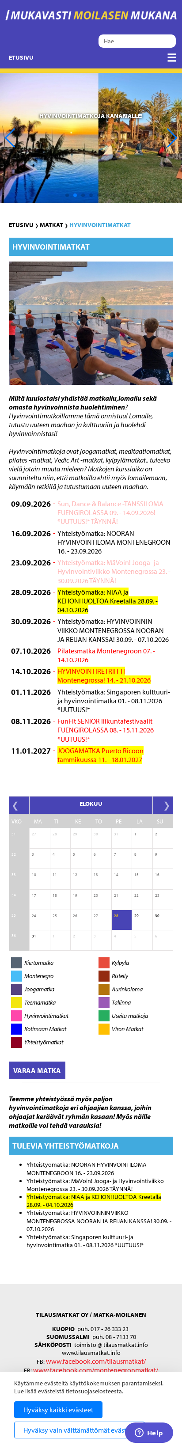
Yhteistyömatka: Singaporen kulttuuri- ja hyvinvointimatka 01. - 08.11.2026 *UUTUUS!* (113, 700)
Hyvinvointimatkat (100, 225)
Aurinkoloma (127, 989)
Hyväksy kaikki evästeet (58, 1409)
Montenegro (38, 976)
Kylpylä (120, 963)
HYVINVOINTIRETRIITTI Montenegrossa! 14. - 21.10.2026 (104, 675)
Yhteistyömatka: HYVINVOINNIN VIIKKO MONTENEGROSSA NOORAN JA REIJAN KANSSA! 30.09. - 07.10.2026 (113, 630)
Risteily (120, 976)
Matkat (51, 225)
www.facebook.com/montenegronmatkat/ (95, 1370)
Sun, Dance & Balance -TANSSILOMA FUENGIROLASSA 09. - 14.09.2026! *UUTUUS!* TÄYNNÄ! (110, 512)
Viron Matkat (127, 1029)
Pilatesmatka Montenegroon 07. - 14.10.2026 (106, 655)
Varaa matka (37, 1070)
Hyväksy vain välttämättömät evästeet (79, 1430)
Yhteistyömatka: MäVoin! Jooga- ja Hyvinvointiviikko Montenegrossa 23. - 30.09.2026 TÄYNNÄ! (114, 571)
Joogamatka (39, 989)
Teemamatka (40, 1002)
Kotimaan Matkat (45, 1029)
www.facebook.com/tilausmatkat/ (96, 1361)
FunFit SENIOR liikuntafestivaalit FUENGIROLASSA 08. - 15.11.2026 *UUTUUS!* (105, 730)
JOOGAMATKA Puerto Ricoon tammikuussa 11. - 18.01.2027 (100, 755)
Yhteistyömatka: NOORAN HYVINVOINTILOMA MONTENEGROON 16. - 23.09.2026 (114, 542)
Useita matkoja (130, 1016)
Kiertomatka (38, 963)
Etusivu (21, 57)
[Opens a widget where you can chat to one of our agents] (149, 1433)
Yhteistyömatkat (43, 1042)
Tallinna (121, 1002)
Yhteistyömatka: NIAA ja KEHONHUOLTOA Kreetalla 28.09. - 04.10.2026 (107, 601)
